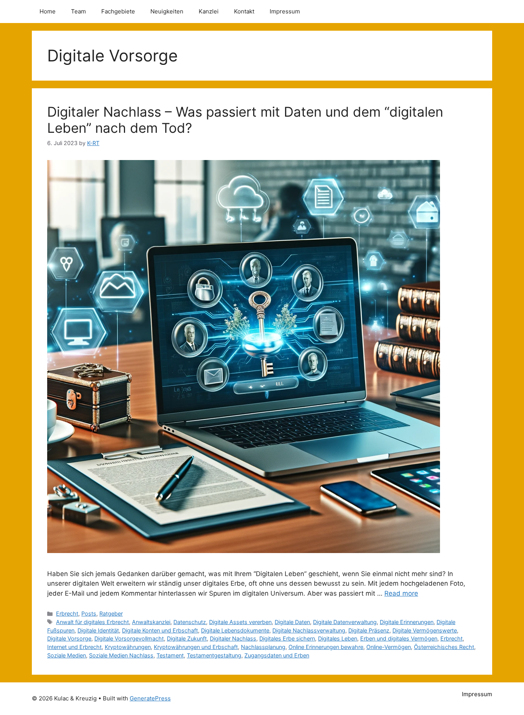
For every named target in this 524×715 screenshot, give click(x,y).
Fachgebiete (118, 11)
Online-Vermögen (388, 647)
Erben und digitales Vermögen (398, 638)
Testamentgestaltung (214, 655)
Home (48, 11)
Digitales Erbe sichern (287, 638)
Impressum (285, 11)
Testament (170, 655)
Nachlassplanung (263, 647)
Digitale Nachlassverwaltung (308, 630)
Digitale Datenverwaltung (345, 622)
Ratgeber (111, 613)
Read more (401, 593)
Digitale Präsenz (368, 630)
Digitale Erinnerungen (406, 622)
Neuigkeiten (166, 11)
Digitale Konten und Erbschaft (160, 630)
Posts (88, 613)
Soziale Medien (66, 655)
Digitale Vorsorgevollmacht (129, 638)
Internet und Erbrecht (74, 647)
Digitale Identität (98, 630)
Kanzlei (209, 11)
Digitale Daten (292, 622)
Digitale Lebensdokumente (235, 630)
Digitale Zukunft (187, 638)
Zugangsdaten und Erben (276, 655)
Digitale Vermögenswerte (424, 630)
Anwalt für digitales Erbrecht (92, 622)
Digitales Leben (337, 638)
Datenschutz (189, 622)
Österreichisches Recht (444, 647)
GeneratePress (150, 698)
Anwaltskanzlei (151, 622)
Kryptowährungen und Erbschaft (196, 647)
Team (78, 11)
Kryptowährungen (128, 647)
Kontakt (244, 11)
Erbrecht (67, 613)
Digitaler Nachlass (233, 638)
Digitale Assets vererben (240, 622)
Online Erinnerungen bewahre (325, 647)
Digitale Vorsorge (69, 638)
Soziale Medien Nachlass (121, 655)
